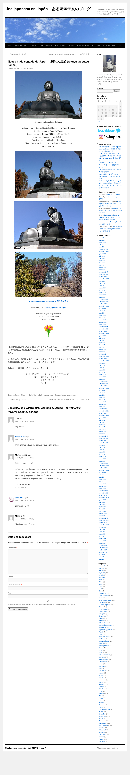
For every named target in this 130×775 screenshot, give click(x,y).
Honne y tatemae (104, 646)
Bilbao (101, 582)
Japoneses (102, 657)
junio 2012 (102, 422)
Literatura (101, 666)
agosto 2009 (102, 500)
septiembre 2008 (104, 525)
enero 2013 (102, 406)
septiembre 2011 (104, 443)
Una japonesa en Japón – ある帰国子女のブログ (48, 8)
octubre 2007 (103, 550)
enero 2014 (102, 379)
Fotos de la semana (104, 636)
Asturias (101, 575)
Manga (101, 668)
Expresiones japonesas (105, 630)
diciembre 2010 (103, 463)
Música (101, 682)
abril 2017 (102, 290)
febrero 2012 (103, 431)
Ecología (101, 614)
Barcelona (102, 577)
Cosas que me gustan (105, 600)
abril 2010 (102, 481)
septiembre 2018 (104, 251)
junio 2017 (102, 286)
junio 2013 (102, 395)
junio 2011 (102, 450)
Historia (101, 643)
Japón (52, 395)
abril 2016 (102, 317)
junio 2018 (102, 258)
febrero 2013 (103, 404)
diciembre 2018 (103, 249)
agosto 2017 (102, 281)
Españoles (102, 620)
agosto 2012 (102, 418)
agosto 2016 (102, 308)
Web (9, 593)
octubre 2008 (103, 522)
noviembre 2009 (104, 493)
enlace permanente (68, 395)
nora (31, 68)
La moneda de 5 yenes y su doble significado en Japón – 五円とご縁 (110, 228)
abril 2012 (102, 427)
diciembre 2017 (103, 272)
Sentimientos (103, 723)
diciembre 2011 (103, 436)
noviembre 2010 (104, 466)
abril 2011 (102, 454)
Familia (101, 632)
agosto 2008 (102, 527)
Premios (101, 702)
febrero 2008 (103, 541)
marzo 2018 (102, 265)
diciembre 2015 (103, 327)
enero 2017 (102, 297)
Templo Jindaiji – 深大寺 (17, 54)
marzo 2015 (102, 347)
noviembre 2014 (104, 356)
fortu (100, 222)
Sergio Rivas (20, 436)
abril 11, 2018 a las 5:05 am (24, 421)
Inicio (10, 45)
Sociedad (101, 728)
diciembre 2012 (103, 409)
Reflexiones (102, 716)
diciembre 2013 (103, 381)
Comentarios (102, 593)
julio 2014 (102, 365)
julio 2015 (102, 338)
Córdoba (101, 598)
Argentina (102, 573)
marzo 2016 (102, 320)
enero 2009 (102, 516)
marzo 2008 (102, 538)
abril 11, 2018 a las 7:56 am (24, 439)
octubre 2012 (103, 413)
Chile (100, 589)
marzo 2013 (102, 402)
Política (101, 700)
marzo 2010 (102, 484)
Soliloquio (102, 732)
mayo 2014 (102, 370)
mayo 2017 (102, 288)
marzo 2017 (102, 292)
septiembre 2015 (104, 333)
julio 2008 (102, 529)
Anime (101, 570)
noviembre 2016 (104, 301)
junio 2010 (102, 477)
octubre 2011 (103, 440)
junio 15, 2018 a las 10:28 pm (25, 519)
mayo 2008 (102, 534)
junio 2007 (102, 559)
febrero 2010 (103, 486)
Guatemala (102, 639)
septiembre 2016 (104, 306)
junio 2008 (102, 532)
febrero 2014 (103, 377)
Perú (100, 696)
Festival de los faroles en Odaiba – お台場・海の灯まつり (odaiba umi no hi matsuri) (109, 217)
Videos (101, 739)
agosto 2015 (102, 336)
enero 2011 (102, 461)
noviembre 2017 (104, 274)
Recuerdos (102, 714)
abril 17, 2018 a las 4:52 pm (24, 500)
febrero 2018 (103, 267)
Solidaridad (102, 730)
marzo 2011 (102, 456)
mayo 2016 (102, 315)
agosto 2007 (102, 554)
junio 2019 (102, 247)
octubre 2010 (103, 468)
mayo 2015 (102, 342)
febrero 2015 (103, 349)
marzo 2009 (102, 511)
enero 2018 (102, 270)
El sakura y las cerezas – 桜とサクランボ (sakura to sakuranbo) (110, 210)
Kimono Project (103, 659)
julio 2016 (102, 311)
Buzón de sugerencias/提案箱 (25, 45)
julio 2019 (102, 245)
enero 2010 (102, 488)
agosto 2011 (102, 445)
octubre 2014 (103, 358)
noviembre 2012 (104, 411)
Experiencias (102, 627)
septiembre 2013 (104, 388)
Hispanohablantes (104, 641)
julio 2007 (102, 557)
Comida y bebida (104, 595)
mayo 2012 (102, 425)
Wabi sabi (102, 741)
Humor (101, 648)
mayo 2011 (102, 452)
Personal (101, 693)
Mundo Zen (102, 680)
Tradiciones (102, 734)
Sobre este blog (103, 725)
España (101, 618)
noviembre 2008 (104, 520)
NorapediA (102, 684)
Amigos (101, 568)
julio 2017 (102, 283)
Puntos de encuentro (105, 709)
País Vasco (102, 689)
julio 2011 (102, 447)
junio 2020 (102, 240)
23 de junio (102, 566)
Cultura (101, 607)
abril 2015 (102, 345)
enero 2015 (102, 352)
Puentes (101, 707)
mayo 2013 (102, 397)
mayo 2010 (102, 479)
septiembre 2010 (104, 470)
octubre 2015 (103, 331)
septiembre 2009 (104, 497)
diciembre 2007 (103, 545)
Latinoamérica (103, 661)
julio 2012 (102, 420)
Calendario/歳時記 (45, 45)
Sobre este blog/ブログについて (88, 45)
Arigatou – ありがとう (113, 194)
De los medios (44, 395)
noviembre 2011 (104, 438)
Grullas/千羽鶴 (60, 45)
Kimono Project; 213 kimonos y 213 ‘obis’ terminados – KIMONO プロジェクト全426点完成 (110, 149)
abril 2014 (102, 372)
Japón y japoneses (104, 655)
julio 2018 (102, 256)
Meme (101, 675)
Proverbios (102, 705)
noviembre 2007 (104, 548)
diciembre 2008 (103, 518)
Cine (100, 591)
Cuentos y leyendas (104, 604)
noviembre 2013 (104, 384)
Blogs (100, 584)
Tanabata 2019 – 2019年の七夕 (108, 163)
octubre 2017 (103, 276)
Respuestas (102, 721)
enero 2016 (102, 324)
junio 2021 (102, 238)
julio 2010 (102, 475)
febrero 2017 (103, 295)
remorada (19, 497)
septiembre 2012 (104, 415)
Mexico (101, 677)
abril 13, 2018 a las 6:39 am (24, 458)
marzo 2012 (102, 429)
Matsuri (101, 673)
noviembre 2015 (104, 329)
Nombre (11, 577)
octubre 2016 (103, 304)
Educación (102, 616)
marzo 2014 (102, 374)
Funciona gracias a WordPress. (108, 748)
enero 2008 (102, 543)
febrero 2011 (103, 459)
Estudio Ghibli (103, 623)
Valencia (101, 737)
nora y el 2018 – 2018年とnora (108, 174)
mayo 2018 (102, 260)
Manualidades (103, 671)
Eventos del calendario (105, 625)
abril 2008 (102, 536)
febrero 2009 (103, 513)
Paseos (101, 691)
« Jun (98, 122)
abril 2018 (102, 263)
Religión (101, 718)
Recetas (101, 712)
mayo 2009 (102, 507)
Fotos (100, 634)
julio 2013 (102, 393)
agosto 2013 (102, 390)
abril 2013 (102, 399)
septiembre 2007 (104, 552)
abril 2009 (102, 509)
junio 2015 (102, 340)
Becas (100, 579)
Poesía (101, 698)
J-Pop (100, 650)
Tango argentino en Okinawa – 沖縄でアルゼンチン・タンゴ (110, 203)
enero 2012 (102, 434)
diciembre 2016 (103, 299)
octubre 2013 (103, 386)
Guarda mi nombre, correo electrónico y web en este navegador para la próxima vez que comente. (42, 604)
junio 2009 (102, 504)
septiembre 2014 (104, 361)
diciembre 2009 (103, 491)
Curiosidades (33, 395)
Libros (101, 664)
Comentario (12, 548)
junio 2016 (102, 313)
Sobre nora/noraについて (112, 45)
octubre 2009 (103, 495)
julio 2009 (102, 502)
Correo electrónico (15, 585)
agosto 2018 (102, 254)
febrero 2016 (103, 322)
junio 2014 (102, 368)
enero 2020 (102, 242)
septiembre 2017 (104, 279)
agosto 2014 (102, 363)
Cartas (101, 586)
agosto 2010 (102, 472)
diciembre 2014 (103, 354)
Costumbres (102, 602)
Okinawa (71, 45)
